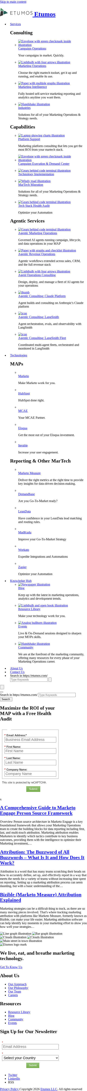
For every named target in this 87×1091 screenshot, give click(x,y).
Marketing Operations (32, 66)
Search (6, 699)
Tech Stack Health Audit (34, 205)
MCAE (23, 410)
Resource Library (29, 609)
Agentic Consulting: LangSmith (38, 317)
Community (25, 647)
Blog (21, 588)
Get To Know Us (11, 967)
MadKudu (24, 532)
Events (22, 626)
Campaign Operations (32, 48)
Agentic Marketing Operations (37, 233)
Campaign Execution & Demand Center (43, 163)
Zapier (22, 567)
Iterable (23, 445)
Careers (13, 995)
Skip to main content (13, 1)
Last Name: (12, 758)
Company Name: (15, 769)
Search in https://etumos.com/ (29, 675)
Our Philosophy (18, 988)
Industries (24, 108)
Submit (33, 788)
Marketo (23, 376)
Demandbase (26, 494)
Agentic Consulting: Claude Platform (42, 296)
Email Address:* (15, 735)
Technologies (18, 355)
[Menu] (1, 692)
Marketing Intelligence (32, 87)
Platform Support (29, 139)
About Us (16, 668)
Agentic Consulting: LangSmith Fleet (42, 338)
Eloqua (22, 428)
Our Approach (17, 984)
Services (15, 24)
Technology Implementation (36, 174)
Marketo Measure (29, 473)
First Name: (12, 746)
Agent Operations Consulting (37, 275)
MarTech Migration (30, 184)
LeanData (24, 511)
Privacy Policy (9, 1089)
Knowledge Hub (21, 581)
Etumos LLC (48, 1089)
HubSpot (24, 393)
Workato (23, 549)
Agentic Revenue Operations (36, 254)
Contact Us (17, 672)
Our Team (14, 991)
